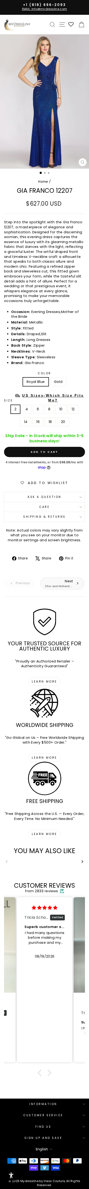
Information (43, 1104)
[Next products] (82, 861)
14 (26, 421)
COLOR (44, 373)
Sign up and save (43, 1138)
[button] (40, 1072)
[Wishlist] (71, 24)
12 (73, 409)
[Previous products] (6, 861)
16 (38, 421)
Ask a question (44, 497)
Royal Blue (36, 381)
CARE (44, 507)
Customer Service (43, 1115)
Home (43, 181)
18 (50, 421)
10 (61, 409)
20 (63, 421)
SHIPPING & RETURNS (44, 517)
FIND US (43, 1127)
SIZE (44, 397)
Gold (58, 381)
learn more (44, 681)
